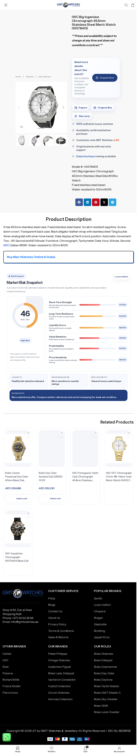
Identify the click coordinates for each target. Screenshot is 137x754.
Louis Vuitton (102, 604)
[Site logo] (68, 5)
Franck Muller (12, 686)
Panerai (8, 673)
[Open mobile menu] (6, 5)
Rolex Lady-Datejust (61, 673)
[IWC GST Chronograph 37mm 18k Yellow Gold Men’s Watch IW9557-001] (119, 448)
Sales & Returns (58, 637)
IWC (5, 660)
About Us (54, 618)
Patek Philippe (57, 653)
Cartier (7, 653)
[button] (18, 107)
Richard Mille (11, 679)
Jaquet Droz (102, 637)
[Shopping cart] (132, 5)
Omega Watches (59, 660)
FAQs (51, 598)
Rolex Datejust (103, 660)
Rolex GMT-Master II (107, 692)
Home (18, 76)
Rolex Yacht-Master (106, 686)
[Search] (126, 5)
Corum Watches (59, 692)
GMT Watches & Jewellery (59, 731)
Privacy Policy (57, 624)
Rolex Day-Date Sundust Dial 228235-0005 (51, 476)
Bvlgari (98, 618)
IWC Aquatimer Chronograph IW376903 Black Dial (16, 557)
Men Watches (44, 76)
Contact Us (55, 611)
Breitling (99, 631)
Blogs (51, 604)
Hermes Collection (60, 699)
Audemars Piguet (59, 666)
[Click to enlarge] (21, 126)
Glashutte (100, 624)
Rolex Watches (103, 653)
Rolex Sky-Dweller (106, 699)
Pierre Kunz (10, 692)
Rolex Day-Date (104, 673)
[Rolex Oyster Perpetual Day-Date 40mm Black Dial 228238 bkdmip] (18, 448)
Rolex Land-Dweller (106, 712)
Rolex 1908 (101, 705)
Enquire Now (107, 77)
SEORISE (124, 731)
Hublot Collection (59, 686)
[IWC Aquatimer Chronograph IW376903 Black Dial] (18, 529)
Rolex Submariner (105, 666)
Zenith (98, 598)
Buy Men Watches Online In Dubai (31, 257)
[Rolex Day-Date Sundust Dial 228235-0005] (52, 448)
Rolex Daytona (103, 679)
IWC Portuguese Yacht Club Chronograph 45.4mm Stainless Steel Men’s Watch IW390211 (85, 480)
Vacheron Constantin (62, 679)
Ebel (6, 666)
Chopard (99, 611)
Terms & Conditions (61, 631)
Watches (30, 76)
